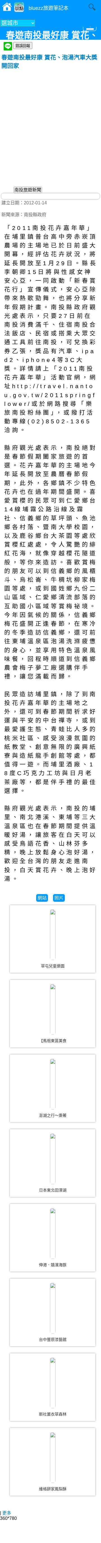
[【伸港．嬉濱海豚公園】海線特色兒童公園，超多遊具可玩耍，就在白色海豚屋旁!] (53, 1233)
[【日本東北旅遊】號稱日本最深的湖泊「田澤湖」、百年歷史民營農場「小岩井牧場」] (53, 1158)
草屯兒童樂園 (53, 966)
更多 (6, 1513)
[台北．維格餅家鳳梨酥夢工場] (53, 1457)
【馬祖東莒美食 (52, 1040)
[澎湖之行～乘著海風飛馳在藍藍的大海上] (53, 1084)
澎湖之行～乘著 (52, 1115)
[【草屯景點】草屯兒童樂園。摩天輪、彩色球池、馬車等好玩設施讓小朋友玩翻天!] (53, 934)
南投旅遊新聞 (27, 189)
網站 (42, 898)
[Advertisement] (50, 123)
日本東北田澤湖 (52, 1190)
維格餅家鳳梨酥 (52, 1489)
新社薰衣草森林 (52, 1414)
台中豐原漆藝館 (52, 1339)
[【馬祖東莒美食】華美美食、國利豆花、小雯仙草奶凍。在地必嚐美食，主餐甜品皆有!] (53, 1009)
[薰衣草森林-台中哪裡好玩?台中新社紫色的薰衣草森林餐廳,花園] (53, 1383)
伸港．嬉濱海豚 (52, 1265)
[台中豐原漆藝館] (53, 1308)
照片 (58, 898)
